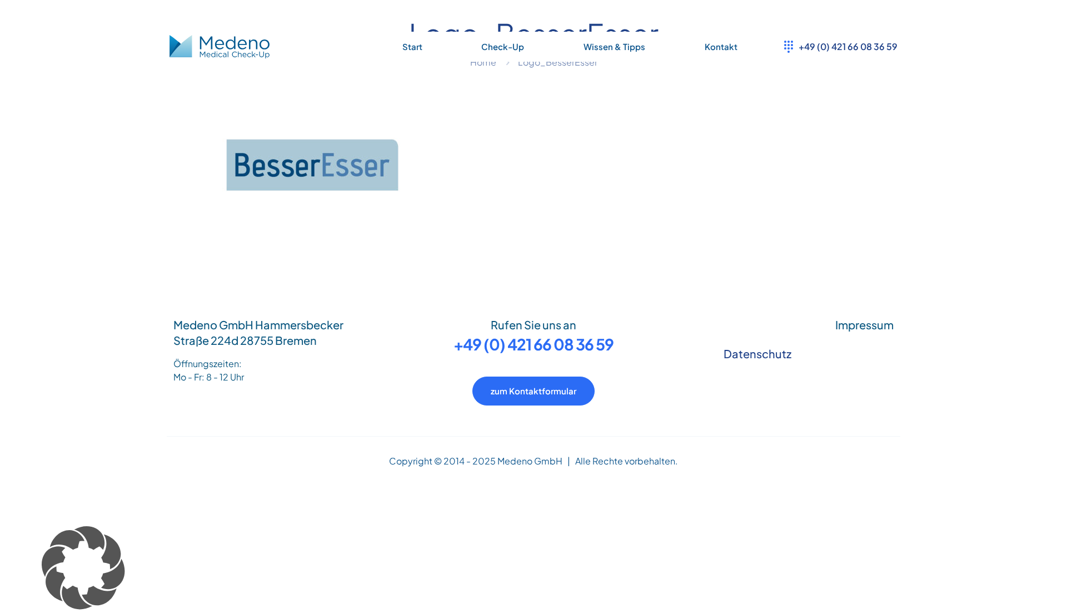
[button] (533, 569)
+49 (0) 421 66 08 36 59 (533, 344)
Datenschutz (757, 353)
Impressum (864, 325)
